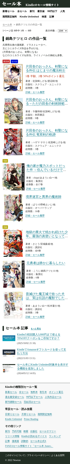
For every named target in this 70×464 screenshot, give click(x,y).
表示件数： (51, 30)
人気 (62, 11)
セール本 (11, 3)
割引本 (43, 392)
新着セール (8, 11)
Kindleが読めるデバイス (34, 436)
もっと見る (36, 328)
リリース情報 (12, 436)
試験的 (24, 441)
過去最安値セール (14, 397)
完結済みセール (32, 401)
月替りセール (28, 414)
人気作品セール (53, 397)
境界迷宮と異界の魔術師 (43, 196)
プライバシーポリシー (38, 455)
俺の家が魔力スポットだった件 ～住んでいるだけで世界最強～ (46, 170)
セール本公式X (38, 441)
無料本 (34, 392)
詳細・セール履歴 (35, 92)
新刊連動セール (13, 401)
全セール (22, 11)
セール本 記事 (17, 328)
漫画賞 (15, 441)
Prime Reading (31, 419)
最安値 (41, 11)
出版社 (33, 431)
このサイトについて (15, 455)
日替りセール (12, 414)
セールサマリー (47, 431)
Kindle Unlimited (29, 16)
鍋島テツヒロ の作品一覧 (26, 38)
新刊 (32, 11)
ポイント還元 (56, 392)
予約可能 (16, 431)
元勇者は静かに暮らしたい (46, 263)
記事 (51, 16)
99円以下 (52, 11)
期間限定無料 (10, 16)
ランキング (55, 436)
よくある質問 (57, 455)
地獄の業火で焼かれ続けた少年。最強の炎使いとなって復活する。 (47, 236)
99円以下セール (34, 397)
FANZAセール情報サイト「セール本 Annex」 (29, 446)
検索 (44, 16)
